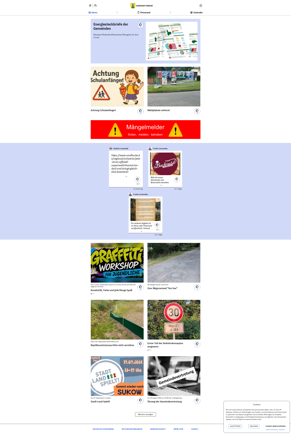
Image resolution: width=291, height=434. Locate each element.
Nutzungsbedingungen (132, 429)
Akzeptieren (235, 426)
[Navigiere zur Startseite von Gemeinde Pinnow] (145, 6)
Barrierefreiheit (158, 429)
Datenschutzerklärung (103, 429)
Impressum (178, 429)
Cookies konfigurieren (275, 426)
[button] (90, 5)
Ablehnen (254, 426)
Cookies (194, 429)
